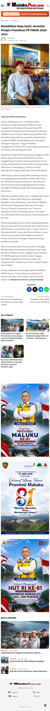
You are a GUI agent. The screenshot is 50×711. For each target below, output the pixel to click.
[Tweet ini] (35, 289)
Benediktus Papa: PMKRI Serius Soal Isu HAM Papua (39, 299)
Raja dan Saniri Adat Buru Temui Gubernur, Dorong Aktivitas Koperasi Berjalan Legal (11, 363)
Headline (4, 651)
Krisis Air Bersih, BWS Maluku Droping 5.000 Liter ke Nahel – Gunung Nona (37, 335)
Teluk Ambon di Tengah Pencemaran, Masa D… (21, 653)
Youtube (14, 696)
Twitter (38, 692)
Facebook (14, 692)
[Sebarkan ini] (29, 289)
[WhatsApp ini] (46, 289)
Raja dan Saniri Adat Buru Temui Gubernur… (29, 671)
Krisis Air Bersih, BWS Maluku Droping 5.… (28, 661)
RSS (38, 696)
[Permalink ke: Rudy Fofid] (3, 39)
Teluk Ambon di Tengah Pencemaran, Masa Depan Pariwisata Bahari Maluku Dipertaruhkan (11, 337)
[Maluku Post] (25, 5)
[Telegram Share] (40, 289)
